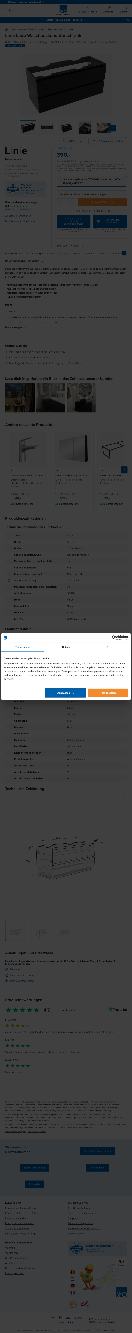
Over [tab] (109, 647)
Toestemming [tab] (22, 647)
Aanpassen (63, 692)
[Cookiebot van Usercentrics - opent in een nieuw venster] (114, 637)
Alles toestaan (108, 692)
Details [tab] (66, 647)
